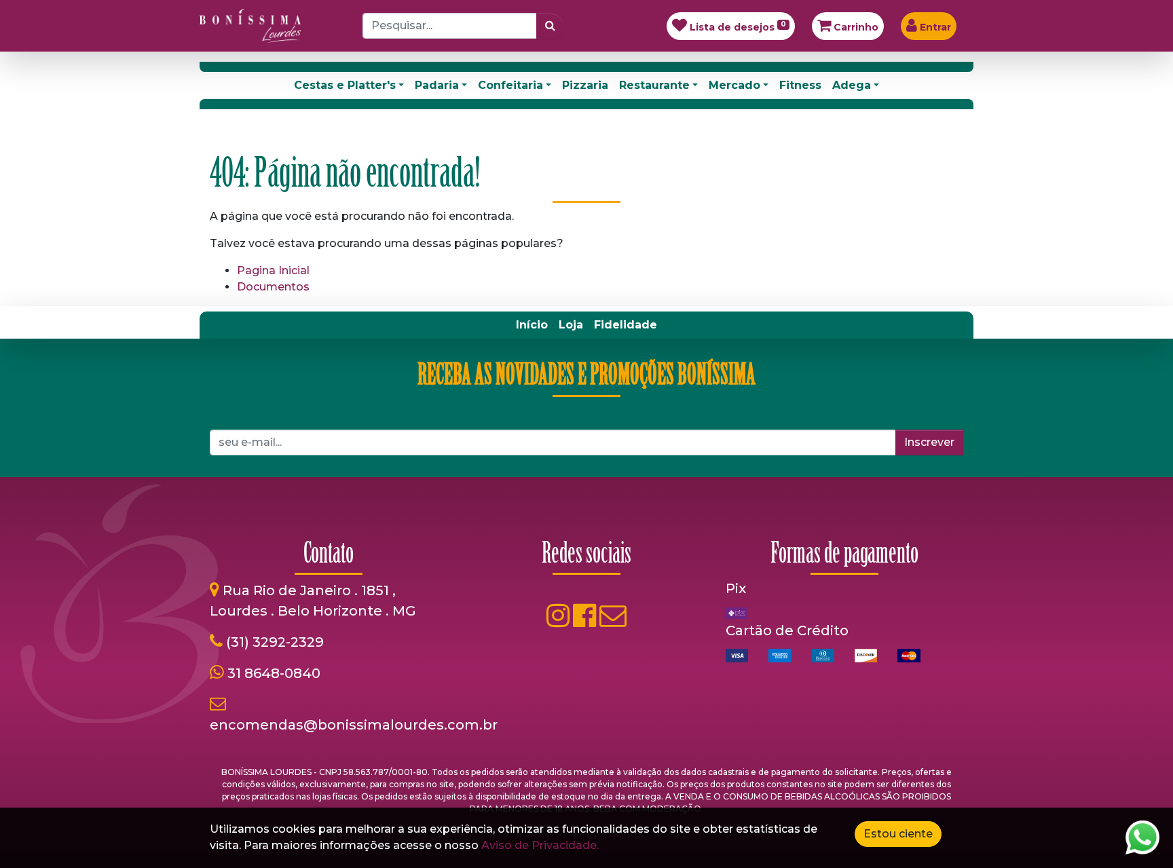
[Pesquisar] (550, 26)
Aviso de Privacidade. (540, 845)
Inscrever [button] (929, 442)
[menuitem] (531, 325)
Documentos (273, 286)
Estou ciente (898, 833)
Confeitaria (510, 85)
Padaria (437, 85)
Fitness (800, 85)
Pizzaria (585, 85)
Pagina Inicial (273, 270)
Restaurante (654, 85)
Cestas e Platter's (345, 85)
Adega (851, 85)
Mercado (734, 85)
